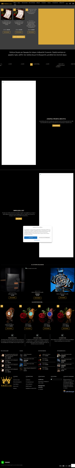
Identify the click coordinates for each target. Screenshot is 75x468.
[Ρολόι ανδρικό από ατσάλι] (37, 279)
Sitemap (15, 388)
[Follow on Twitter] (71, 0)
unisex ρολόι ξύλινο (9, 324)
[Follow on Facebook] (68, 0)
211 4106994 (40, 389)
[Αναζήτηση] (15, 5)
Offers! (14, 2)
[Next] (36, 21)
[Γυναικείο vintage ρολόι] (8, 14)
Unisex (49, 2)
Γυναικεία (44, 2)
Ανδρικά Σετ (61, 2)
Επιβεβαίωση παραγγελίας (57, 0)
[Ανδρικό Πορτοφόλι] (12, 280)
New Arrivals (25, 2)
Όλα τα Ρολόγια (32, 2)
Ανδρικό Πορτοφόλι (12, 294)
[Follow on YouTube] (73, 0)
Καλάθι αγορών (29, 386)
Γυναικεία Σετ (55, 2)
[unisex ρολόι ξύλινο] (9, 314)
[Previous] (1, 21)
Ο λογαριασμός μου (30, 382)
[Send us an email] (72, 0)
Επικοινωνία (64, 0)
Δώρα (19, 2)
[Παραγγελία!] (2, 462)
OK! (48, 222)
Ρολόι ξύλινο (28, 324)
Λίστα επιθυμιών (29, 384)
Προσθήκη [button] (8, 32)
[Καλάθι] (73, 3)
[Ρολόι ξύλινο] (28, 314)
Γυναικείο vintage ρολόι (8, 22)
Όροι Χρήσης (16, 384)
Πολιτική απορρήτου (17, 382)
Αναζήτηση (28, 379)
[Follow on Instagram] (69, 0)
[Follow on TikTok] (70, 0)
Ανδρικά (38, 2)
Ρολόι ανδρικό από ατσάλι (37, 292)
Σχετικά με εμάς (16, 379)
